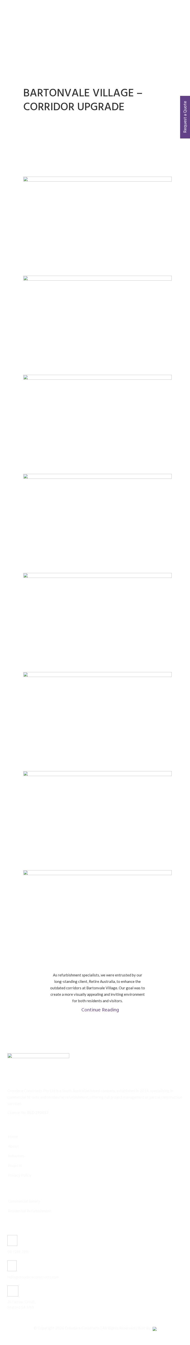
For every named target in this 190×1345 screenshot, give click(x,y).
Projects (15, 1166)
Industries (16, 1156)
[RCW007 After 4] (97, 622)
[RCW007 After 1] (97, 919)
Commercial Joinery (24, 1201)
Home (13, 1137)
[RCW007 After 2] (97, 820)
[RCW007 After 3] (97, 721)
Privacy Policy (19, 1175)
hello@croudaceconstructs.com (33, 1277)
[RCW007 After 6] (97, 424)
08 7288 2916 (18, 1252)
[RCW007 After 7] (97, 325)
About (13, 1146)
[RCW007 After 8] (97, 226)
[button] (97, 1009)
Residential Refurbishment (29, 1211)
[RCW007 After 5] (97, 523)
